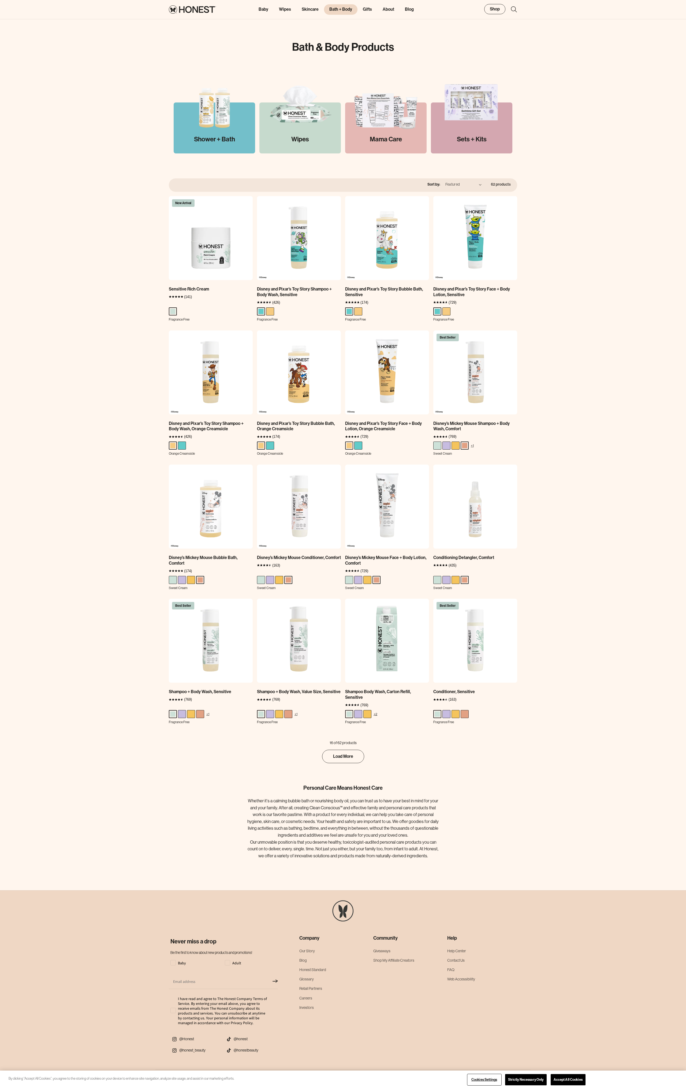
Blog (303, 960)
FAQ (450, 969)
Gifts (367, 9)
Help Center (456, 951)
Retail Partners (310, 988)
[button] (511, 9)
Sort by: (433, 184)
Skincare (310, 9)
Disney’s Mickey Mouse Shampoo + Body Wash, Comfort (471, 426)
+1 (472, 445)
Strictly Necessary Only (526, 1080)
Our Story (307, 951)
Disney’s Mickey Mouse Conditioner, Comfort (299, 557)
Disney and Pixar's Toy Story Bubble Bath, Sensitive (384, 291)
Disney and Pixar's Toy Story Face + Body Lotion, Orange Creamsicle (383, 426)
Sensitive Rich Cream (189, 289)
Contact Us (456, 960)
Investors (306, 1007)
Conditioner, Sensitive (454, 691)
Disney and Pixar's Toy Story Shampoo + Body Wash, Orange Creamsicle (206, 426)
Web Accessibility (461, 979)
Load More (343, 756)
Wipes (285, 9)
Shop (495, 9)
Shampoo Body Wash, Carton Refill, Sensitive (378, 694)
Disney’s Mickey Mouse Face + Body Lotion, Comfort (385, 560)
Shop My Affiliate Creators (393, 960)
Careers (305, 998)
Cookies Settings (484, 1080)
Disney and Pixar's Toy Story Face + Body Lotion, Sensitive (471, 291)
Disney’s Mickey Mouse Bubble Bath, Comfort (203, 560)
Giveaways (381, 951)
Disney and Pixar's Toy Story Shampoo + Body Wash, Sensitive (294, 291)
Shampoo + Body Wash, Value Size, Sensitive (299, 691)
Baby (263, 9)
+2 (375, 714)
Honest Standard (312, 969)
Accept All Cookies (568, 1080)
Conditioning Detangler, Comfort (463, 557)
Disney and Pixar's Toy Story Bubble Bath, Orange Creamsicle (296, 426)
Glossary (306, 979)
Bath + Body (340, 9)
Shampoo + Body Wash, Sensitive (200, 691)
